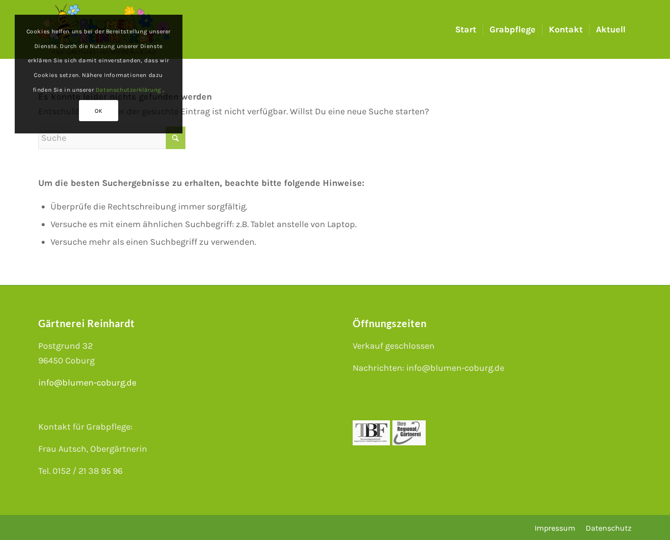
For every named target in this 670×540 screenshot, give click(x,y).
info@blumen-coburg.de (87, 382)
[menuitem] (466, 29)
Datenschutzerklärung (129, 89)
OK (99, 110)
